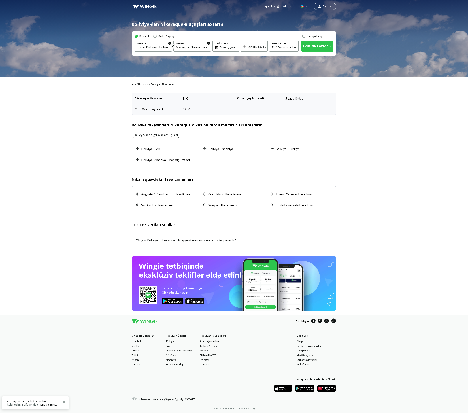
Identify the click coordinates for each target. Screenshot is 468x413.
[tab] (156, 135)
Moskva (136, 346)
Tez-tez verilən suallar (309, 346)
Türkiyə (170, 341)
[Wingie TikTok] (333, 321)
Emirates (205, 359)
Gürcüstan (172, 355)
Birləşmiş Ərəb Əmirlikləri (179, 350)
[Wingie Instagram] (320, 321)
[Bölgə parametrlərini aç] (304, 6)
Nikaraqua (142, 84)
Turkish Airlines (208, 346)
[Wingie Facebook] (313, 321)
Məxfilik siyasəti (305, 355)
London (136, 364)
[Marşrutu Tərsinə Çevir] (173, 46)
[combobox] (153, 47)
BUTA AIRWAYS (208, 355)
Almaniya (171, 359)
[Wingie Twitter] (326, 321)
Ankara (136, 359)
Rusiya (169, 346)
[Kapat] (64, 402)
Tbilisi (135, 355)
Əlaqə (300, 341)
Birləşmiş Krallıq (174, 364)
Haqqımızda (303, 350)
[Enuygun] (144, 6)
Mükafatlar (303, 364)
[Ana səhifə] (133, 84)
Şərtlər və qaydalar (307, 359)
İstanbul (136, 341)
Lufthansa (205, 364)
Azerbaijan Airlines (210, 341)
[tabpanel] (234, 155)
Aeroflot (204, 350)
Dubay (135, 350)
